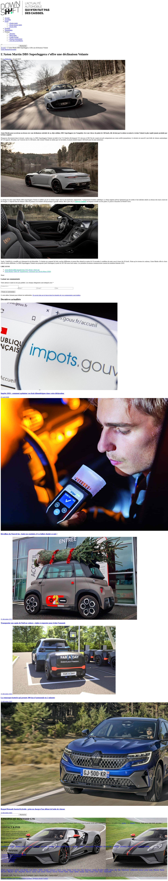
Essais (6, 21)
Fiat (78, 870)
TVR (96, 871)
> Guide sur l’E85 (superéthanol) (11, 856)
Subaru (76, 871)
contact (20, 838)
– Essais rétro (13, 26)
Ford (82, 870)
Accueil (7, 18)
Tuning (81, 846)
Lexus (146, 870)
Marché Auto (107, 846)
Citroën (58, 870)
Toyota (91, 871)
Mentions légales (37, 878)
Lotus (151, 870)
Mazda (162, 870)
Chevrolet (52, 870)
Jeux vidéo (44, 846)
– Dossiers (12, 33)
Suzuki (82, 871)
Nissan (34, 871)
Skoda (71, 871)
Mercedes (10, 871)
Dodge (69, 870)
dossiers (132, 823)
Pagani (43, 871)
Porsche (54, 871)
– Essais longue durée (15, 25)
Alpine (17, 870)
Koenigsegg (125, 870)
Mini (15, 871)
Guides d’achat (59, 846)
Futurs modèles (89, 846)
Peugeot (48, 871)
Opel (38, 871)
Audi (30, 870)
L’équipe (3, 878)
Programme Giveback (25, 878)
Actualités (8, 19)
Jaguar (111, 870)
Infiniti (106, 870)
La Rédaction (7, 59)
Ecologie (7, 28)
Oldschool (116, 846)
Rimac (66, 871)
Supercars (75, 846)
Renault (60, 871)
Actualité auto (5, 846)
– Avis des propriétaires (16, 40)
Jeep (115, 870)
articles (124, 823)
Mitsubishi (21, 871)
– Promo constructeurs (15, 39)
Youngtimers (8, 30)
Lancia (141, 870)
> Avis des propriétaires (8, 860)
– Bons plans (13, 35)
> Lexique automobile (7, 861)
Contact (45, 878)
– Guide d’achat (13, 37)
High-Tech (36, 846)
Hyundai (100, 870)
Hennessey (88, 870)
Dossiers (29, 846)
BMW (41, 870)
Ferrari (74, 870)
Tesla (86, 871)
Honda (95, 870)
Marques (18, 846)
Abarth (3, 870)
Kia (119, 870)
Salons (24, 846)
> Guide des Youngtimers (8, 858)
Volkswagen (107, 871)
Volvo (101, 871)
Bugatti (46, 870)
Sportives (68, 846)
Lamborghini (134, 870)
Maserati (156, 870)
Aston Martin (5, 49)
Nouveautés (12, 49)
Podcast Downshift (143, 846)
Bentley (35, 870)
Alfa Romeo (10, 870)
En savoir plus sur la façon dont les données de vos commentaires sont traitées (56, 295)
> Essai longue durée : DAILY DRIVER (13, 854)
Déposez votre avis (12, 878)
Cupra (64, 870)
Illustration (123, 846)
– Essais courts (13, 23)
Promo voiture (132, 846)
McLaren (3, 871)
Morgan (28, 871)
